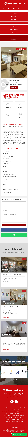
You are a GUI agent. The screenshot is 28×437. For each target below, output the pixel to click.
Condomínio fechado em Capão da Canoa (14, 421)
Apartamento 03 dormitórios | (14, 409)
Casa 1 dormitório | (22, 411)
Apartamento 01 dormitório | (7, 408)
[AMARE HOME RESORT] (4, 372)
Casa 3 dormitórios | (18, 413)
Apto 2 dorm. (14, 16)
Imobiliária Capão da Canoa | (16, 417)
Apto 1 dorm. (14, 13)
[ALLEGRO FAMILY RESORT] (17, 372)
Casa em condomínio (14, 29)
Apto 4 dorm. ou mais (14, 23)
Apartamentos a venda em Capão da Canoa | (14, 419)
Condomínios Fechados (14, 36)
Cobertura (14, 32)
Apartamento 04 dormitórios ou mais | (10, 411)
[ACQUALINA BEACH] (11, 372)
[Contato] (19, 8)
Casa (14, 26)
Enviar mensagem (14, 225)
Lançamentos (14, 39)
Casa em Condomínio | (20, 415)
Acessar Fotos (14, 87)
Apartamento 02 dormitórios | (20, 408)
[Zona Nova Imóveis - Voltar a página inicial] (14, 3)
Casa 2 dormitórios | (9, 413)
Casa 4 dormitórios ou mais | (9, 415)
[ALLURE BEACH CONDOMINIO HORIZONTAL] (24, 372)
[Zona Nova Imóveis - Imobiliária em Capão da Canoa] (14, 390)
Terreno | (8, 417)
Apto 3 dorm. (14, 19)
